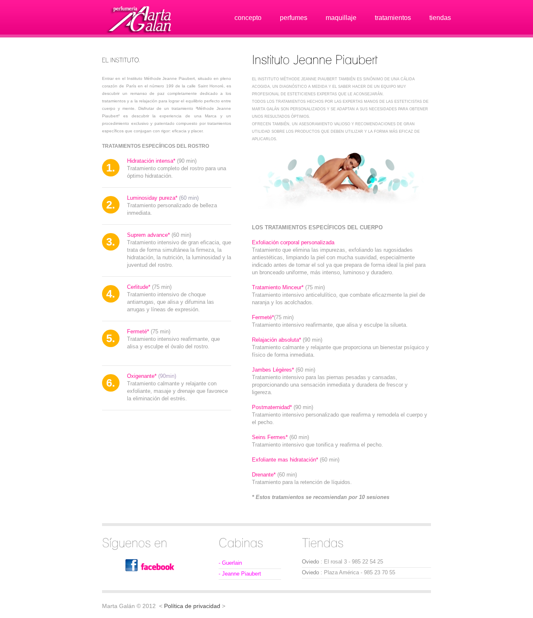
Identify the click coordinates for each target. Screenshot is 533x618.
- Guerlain (230, 563)
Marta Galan (141, 19)
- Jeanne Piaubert (240, 574)
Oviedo (310, 561)
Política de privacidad (192, 606)
